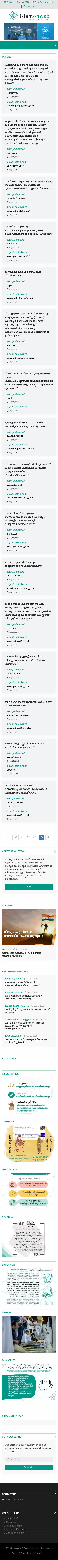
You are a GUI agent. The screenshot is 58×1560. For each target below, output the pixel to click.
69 (34, 837)
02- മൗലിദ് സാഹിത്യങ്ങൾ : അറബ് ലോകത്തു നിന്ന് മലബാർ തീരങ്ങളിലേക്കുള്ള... (24, 1026)
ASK (29, 887)
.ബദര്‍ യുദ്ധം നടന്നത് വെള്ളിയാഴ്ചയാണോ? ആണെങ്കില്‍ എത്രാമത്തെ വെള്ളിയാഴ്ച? (26, 789)
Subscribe (29, 1467)
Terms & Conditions (21, 1553)
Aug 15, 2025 (21, 949)
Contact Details (15, 1529)
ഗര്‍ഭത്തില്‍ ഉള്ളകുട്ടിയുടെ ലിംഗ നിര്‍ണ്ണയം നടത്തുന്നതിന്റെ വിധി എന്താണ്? (25, 660)
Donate (38, 1553)
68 (28, 837)
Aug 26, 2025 (41, 1019)
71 (48, 837)
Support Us (12, 1518)
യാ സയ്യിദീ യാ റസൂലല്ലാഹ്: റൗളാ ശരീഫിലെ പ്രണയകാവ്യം (23, 998)
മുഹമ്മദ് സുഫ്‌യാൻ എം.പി (17, 1006)
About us (11, 1522)
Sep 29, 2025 (31, 979)
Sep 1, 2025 (39, 1006)
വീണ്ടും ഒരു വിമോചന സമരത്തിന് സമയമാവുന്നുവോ (21, 955)
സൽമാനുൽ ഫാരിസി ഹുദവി (18, 1020)
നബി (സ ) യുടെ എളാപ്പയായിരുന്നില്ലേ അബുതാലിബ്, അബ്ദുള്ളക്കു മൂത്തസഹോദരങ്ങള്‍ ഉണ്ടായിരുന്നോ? (29, 185)
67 (22, 837)
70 (42, 837)
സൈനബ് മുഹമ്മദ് (14, 992)
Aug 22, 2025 (31, 1036)
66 (16, 837)
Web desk (6, 949)
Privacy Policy (14, 1526)
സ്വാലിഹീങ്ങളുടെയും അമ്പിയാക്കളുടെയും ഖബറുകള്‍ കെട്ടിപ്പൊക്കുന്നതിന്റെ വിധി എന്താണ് (28, 230)
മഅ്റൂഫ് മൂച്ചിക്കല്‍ (13, 979)
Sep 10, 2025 (32, 992)
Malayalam (31, 6)
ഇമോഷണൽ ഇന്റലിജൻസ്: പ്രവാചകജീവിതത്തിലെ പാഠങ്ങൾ (22, 984)
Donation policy (15, 1533)
